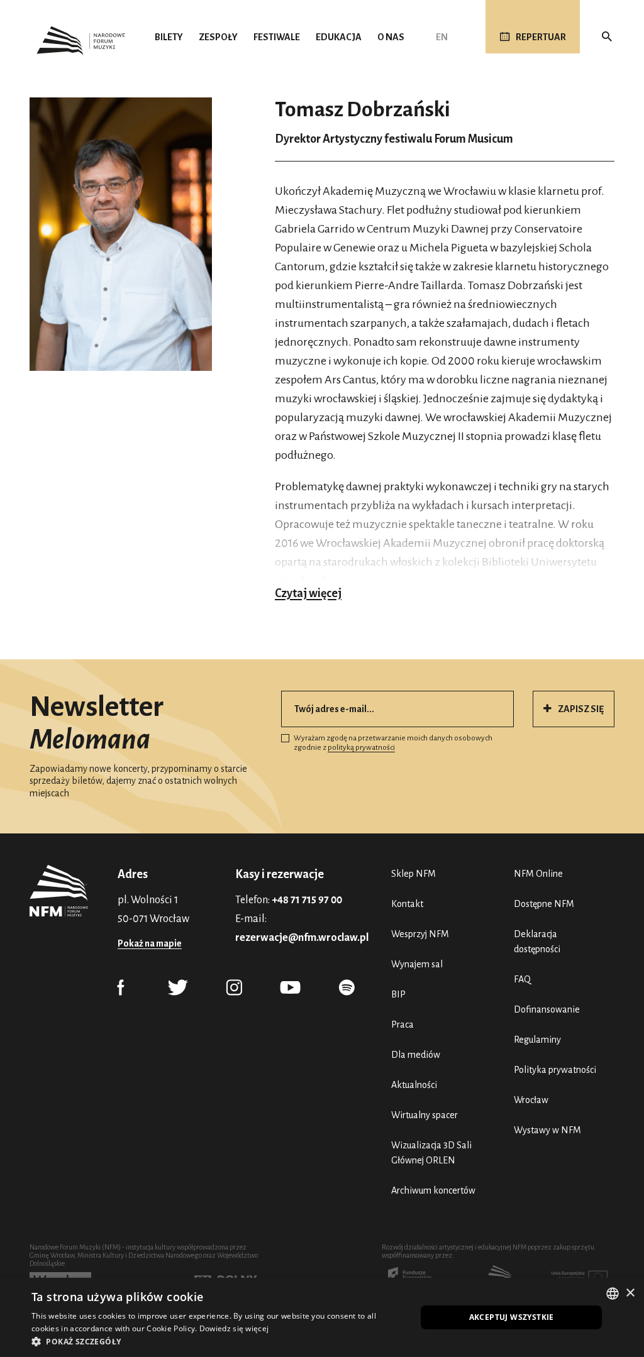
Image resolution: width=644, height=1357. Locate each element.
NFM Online (538, 874)
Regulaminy (537, 1040)
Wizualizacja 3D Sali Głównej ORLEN (431, 1152)
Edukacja (339, 37)
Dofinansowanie (547, 1009)
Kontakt (407, 904)
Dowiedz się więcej (234, 1328)
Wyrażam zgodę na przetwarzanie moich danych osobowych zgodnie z (393, 743)
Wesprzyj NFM (420, 934)
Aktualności (414, 1085)
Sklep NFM (413, 874)
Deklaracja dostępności (537, 941)
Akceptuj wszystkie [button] (511, 1317)
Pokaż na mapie (150, 943)
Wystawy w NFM (547, 1130)
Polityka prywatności (555, 1070)
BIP (398, 994)
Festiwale (276, 37)
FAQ (522, 979)
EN (442, 37)
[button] (218, 1341)
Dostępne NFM (544, 904)
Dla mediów (415, 1055)
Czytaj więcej (308, 593)
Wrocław (531, 1100)
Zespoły (218, 37)
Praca (402, 1024)
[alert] (322, 1317)
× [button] (630, 1293)
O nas (390, 37)
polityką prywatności (361, 748)
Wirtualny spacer (424, 1115)
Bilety (169, 37)
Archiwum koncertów (433, 1190)
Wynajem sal (417, 964)
